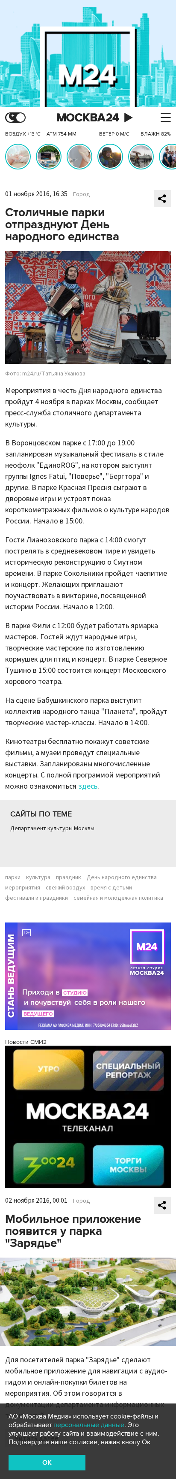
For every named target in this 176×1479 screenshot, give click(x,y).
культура (38, 877)
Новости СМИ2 (26, 1042)
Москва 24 (88, 118)
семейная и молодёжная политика (118, 898)
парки (13, 877)
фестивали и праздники (36, 898)
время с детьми (111, 888)
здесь (87, 786)
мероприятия (22, 888)
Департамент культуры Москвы (52, 828)
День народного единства (122, 877)
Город (81, 194)
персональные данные (88, 1425)
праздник (68, 877)
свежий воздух (65, 888)
